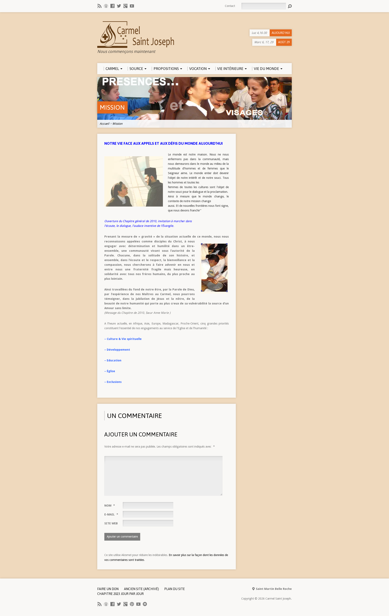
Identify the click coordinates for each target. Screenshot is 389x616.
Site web (111, 523)
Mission (112, 107)
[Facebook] (112, 6)
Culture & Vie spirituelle (124, 339)
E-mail (111, 514)
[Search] (290, 6)
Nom (109, 505)
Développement (118, 349)
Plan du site (174, 589)
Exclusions (114, 382)
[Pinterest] (132, 604)
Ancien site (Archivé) (141, 589)
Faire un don (108, 589)
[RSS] (99, 6)
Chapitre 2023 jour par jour (120, 594)
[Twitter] (119, 6)
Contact (230, 5)
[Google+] (125, 6)
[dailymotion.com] (145, 604)
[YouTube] (132, 6)
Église (111, 371)
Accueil (104, 123)
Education (114, 360)
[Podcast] (106, 6)
